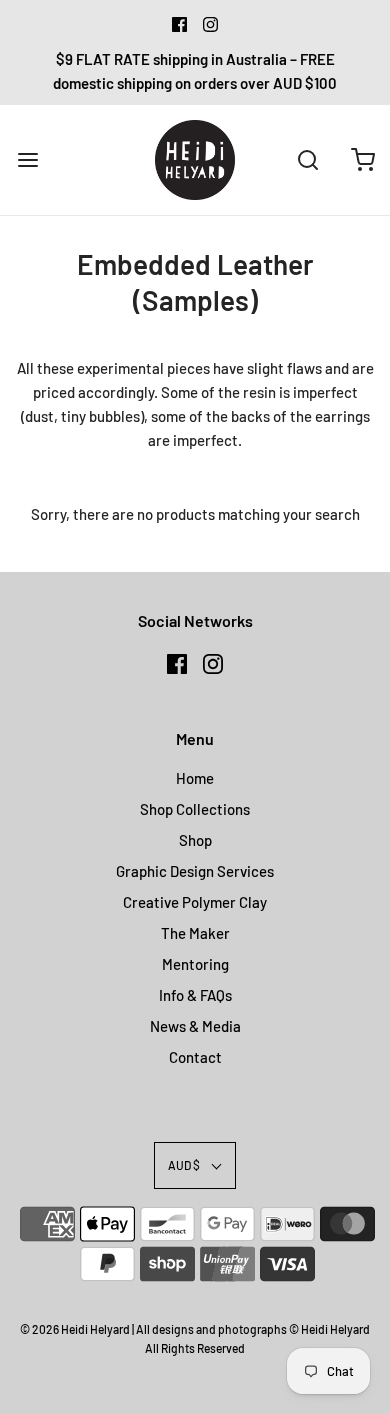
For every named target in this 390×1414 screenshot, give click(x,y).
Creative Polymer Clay (195, 902)
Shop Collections (195, 809)
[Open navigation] (27, 159)
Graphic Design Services (195, 871)
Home (195, 778)
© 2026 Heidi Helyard (75, 1329)
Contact (195, 1057)
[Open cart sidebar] (362, 159)
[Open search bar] (307, 159)
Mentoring (195, 964)
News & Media (195, 1026)
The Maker (195, 933)
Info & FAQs (195, 995)
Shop (195, 840)
